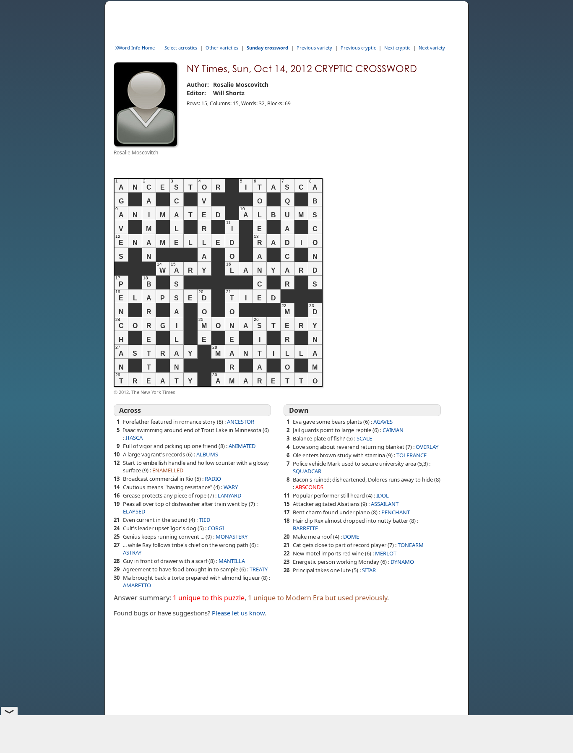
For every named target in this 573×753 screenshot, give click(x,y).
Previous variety (314, 47)
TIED (204, 520)
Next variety (432, 47)
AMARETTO (137, 585)
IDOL (382, 495)
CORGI (216, 528)
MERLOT (385, 553)
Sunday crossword (267, 47)
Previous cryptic (358, 47)
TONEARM (411, 545)
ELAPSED (134, 511)
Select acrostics (180, 47)
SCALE (364, 438)
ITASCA (134, 437)
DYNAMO (402, 561)
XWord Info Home (135, 47)
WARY (231, 487)
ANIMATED (242, 446)
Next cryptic (397, 47)
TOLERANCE (411, 455)
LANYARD (229, 495)
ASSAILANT (384, 504)
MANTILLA (232, 561)
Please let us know (238, 613)
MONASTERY (231, 536)
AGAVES (383, 421)
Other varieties (222, 47)
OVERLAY (427, 447)
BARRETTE (305, 528)
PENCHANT (395, 512)
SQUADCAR (307, 471)
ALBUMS (207, 454)
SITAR (369, 570)
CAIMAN (393, 430)
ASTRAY (132, 552)
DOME (351, 536)
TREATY (259, 569)
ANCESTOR (240, 421)
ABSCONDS (309, 487)
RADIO (213, 478)
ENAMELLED (167, 470)
